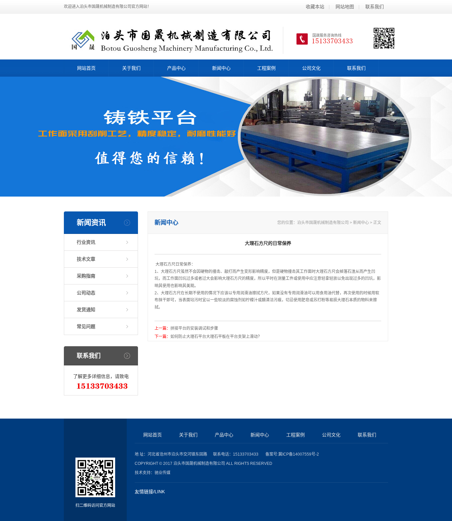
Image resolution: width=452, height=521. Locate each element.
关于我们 (131, 68)
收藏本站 (315, 6)
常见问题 (86, 326)
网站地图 (345, 6)
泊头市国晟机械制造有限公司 (323, 222)
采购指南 (86, 276)
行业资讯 (86, 242)
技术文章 (86, 259)
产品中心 (176, 68)
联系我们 (374, 6)
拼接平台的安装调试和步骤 (194, 328)
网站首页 (86, 68)
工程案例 (266, 68)
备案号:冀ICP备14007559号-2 (292, 454)
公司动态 (86, 292)
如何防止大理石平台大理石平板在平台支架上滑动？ (216, 336)
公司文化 (311, 68)
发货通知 (86, 309)
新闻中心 (221, 68)
